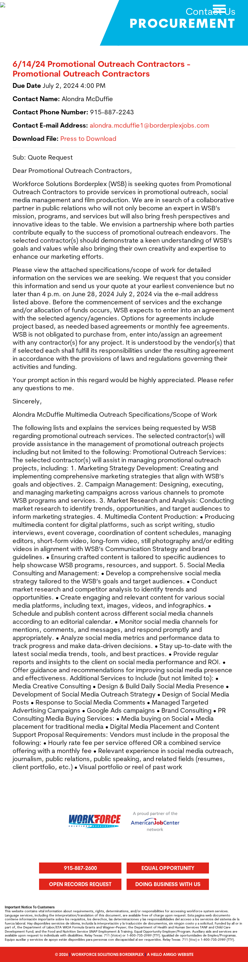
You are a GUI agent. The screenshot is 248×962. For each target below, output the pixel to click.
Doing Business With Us (168, 884)
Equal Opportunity (167, 868)
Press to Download (88, 138)
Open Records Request (80, 884)
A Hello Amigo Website (170, 954)
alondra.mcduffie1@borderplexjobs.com (149, 125)
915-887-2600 (80, 868)
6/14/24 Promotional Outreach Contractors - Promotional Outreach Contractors (101, 68)
